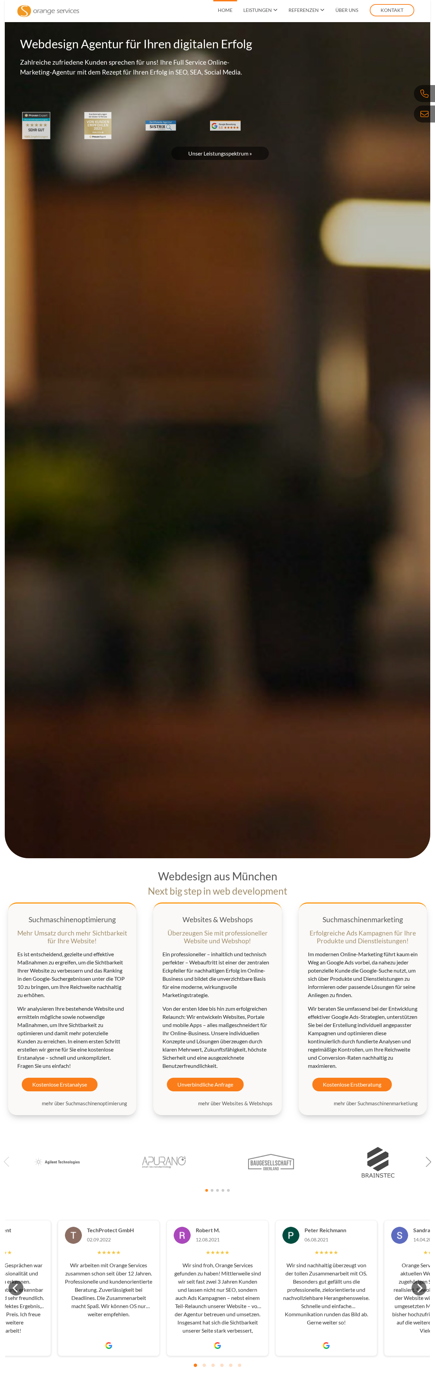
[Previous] (15, 1288)
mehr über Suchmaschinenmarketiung (376, 1103)
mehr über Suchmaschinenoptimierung (84, 1103)
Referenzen (304, 10)
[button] (428, 1162)
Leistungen (257, 10)
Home (225, 10)
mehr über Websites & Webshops (235, 1103)
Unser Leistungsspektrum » (220, 153)
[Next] (419, 1288)
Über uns (346, 10)
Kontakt (392, 10)
